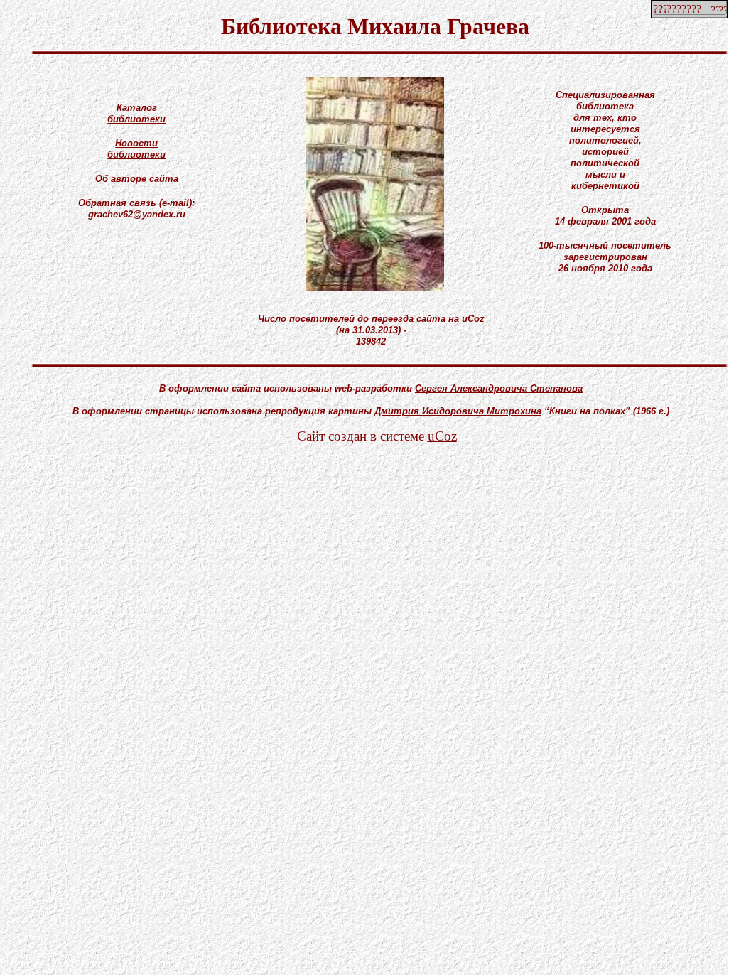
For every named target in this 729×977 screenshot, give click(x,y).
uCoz (442, 435)
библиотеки (136, 119)
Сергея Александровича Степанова (499, 388)
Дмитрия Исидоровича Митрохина (457, 411)
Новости (136, 143)
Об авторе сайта (136, 178)
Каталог (137, 107)
